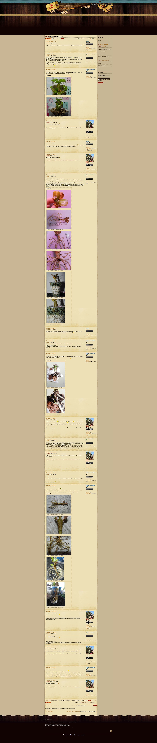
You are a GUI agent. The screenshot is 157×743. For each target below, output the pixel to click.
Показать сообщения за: (55, 700)
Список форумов (49, 15)
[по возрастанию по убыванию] (86, 700)
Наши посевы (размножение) (68, 15)
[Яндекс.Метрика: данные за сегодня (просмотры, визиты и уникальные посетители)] (66, 735)
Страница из (84, 38)
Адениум (58, 15)
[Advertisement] (78, 25)
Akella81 (48, 43)
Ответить (47, 38)
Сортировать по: (68, 700)
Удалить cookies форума (76, 711)
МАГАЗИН (103, 44)
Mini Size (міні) (51, 41)
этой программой (78, 127)
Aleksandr (48, 122)
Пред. (47, 700)
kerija (48, 55)
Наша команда (68, 711)
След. (95, 700)
